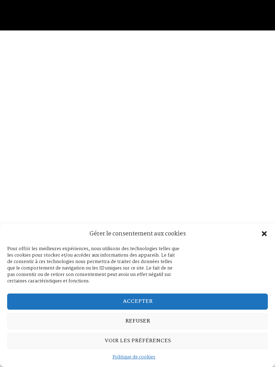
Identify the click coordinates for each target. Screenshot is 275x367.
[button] (264, 233)
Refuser (137, 321)
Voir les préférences (138, 341)
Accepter (138, 301)
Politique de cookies (133, 357)
